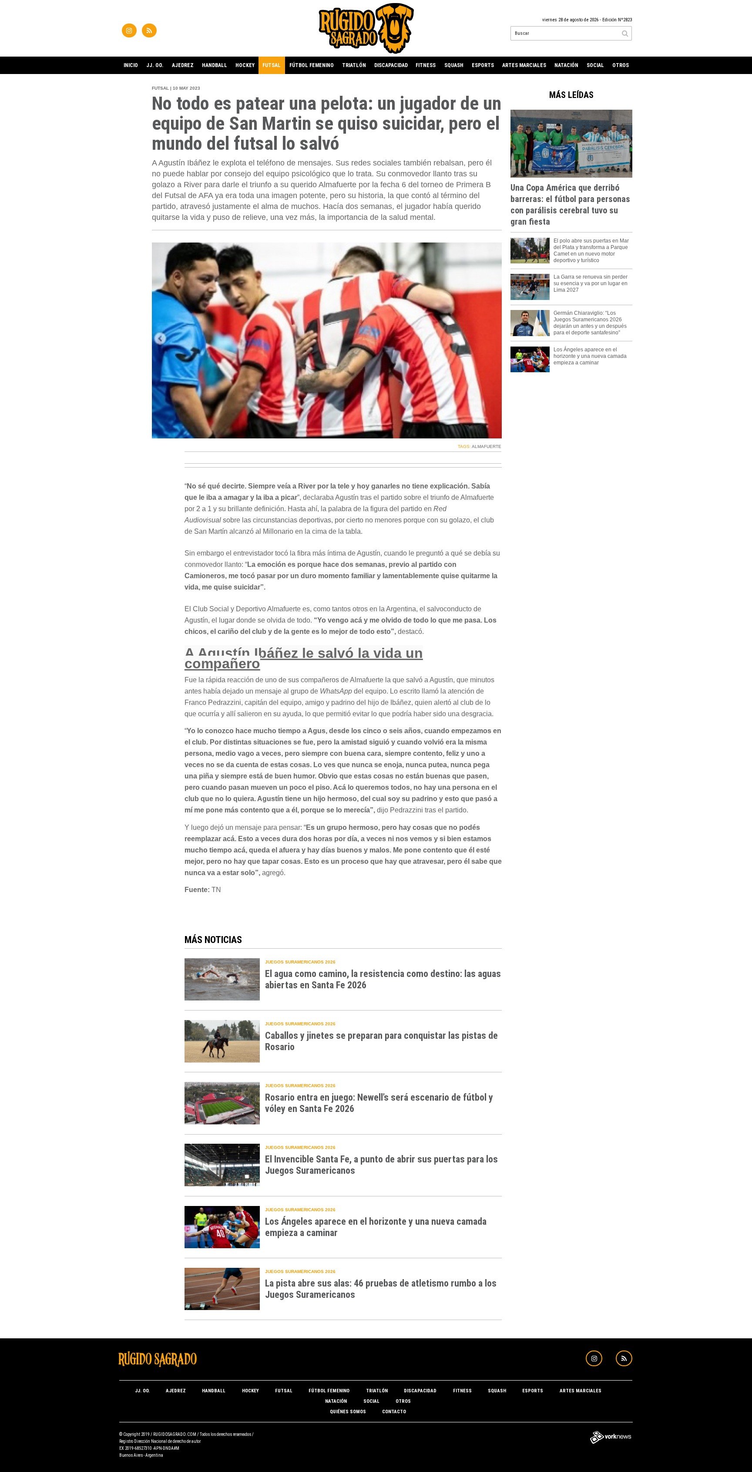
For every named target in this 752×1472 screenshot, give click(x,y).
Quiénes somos (348, 1412)
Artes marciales (524, 65)
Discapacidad (391, 65)
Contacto (394, 1412)
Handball (214, 65)
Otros (620, 65)
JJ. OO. (155, 65)
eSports (483, 65)
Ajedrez (183, 65)
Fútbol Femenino (311, 65)
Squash (453, 65)
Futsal (271, 65)
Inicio (131, 65)
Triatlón (354, 65)
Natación (566, 65)
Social (595, 65)
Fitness (426, 65)
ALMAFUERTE (486, 446)
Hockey (245, 65)
